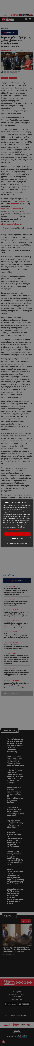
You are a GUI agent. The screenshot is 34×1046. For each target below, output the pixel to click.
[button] (17, 530)
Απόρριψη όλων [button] (17, 539)
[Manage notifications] (3, 1041)
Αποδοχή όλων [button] (17, 534)
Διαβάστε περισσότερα (17, 527)
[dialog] (17, 523)
